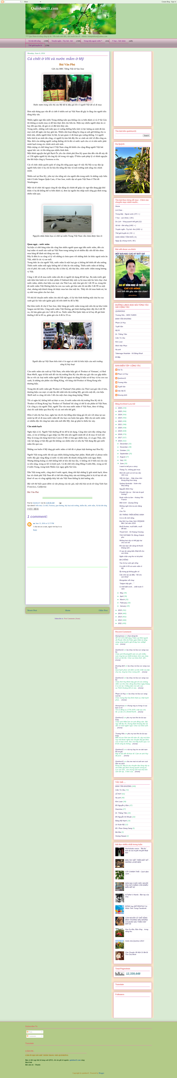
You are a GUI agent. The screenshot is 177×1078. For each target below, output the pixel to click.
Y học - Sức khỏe (119, 41)
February (123, 603)
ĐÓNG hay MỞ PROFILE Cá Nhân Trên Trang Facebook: (136, 907)
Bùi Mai (118, 832)
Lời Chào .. (119, 210)
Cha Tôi (122, 511)
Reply (35, 530)
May (122, 593)
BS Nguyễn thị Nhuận (123, 817)
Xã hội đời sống (34, 41)
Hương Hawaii (120, 836)
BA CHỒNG (123, 560)
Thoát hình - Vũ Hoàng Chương (131, 532)
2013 (120, 617)
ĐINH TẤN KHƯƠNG (123, 319)
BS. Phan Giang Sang (123, 828)
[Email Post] (59, 503)
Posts (30, 1032)
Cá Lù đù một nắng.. (127, 518)
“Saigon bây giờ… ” (126, 583)
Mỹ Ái (117, 330)
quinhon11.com (75, 1060)
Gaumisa (118, 809)
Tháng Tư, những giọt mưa (129, 470)
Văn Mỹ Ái (121, 391)
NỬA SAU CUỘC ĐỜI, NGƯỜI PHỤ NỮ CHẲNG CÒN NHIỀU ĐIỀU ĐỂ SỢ (136, 885)
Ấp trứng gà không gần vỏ (129, 571)
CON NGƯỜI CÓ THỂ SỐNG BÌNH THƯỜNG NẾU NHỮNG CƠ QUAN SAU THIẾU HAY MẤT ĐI (136, 921)
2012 (120, 620)
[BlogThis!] (31, 509)
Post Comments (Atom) (72, 618)
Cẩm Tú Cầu (120, 338)
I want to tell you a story (128, 466)
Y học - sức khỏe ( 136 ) (124, 218)
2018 (120, 434)
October (123, 450)
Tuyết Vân (119, 326)
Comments (32, 1036)
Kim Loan (119, 342)
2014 (120, 613)
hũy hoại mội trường (72, 505)
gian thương (60, 505)
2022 (120, 421)
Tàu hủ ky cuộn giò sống (128, 563)
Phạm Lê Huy (120, 323)
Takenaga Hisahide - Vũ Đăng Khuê (129, 353)
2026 (120, 408)
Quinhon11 (37, 503)
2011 (120, 623)
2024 (120, 415)
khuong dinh (122, 395)
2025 (120, 411)
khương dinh (120, 666)
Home (67, 610)
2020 (120, 428)
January (123, 606)
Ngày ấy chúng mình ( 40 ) (125, 241)
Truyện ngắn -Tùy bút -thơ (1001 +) (128, 229)
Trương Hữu (122, 382)
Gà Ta (120, 370)
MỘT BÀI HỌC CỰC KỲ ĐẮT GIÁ (130, 254)
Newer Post (32, 610)
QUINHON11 (120, 311)
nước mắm (91, 505)
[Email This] (28, 509)
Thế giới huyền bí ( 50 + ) (125, 233)
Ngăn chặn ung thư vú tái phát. (131, 556)
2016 (120, 441)
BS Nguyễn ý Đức (122, 805)
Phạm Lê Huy (123, 374)
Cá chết (45, 505)
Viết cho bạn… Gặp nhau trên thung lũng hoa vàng (130, 479)
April (122, 596)
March (122, 599)
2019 (120, 431)
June (122, 463)
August (123, 457)
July (121, 460)
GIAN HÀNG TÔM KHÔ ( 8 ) (126, 237)
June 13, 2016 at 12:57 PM (45, 523)
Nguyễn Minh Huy (126, 489)
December (124, 444)
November (124, 447)
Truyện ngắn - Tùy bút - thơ (62, 41)
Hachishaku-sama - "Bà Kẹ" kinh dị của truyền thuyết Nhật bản (136, 851)
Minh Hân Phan (121, 346)
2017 (120, 438)
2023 (120, 418)
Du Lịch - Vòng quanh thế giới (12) (128, 222)
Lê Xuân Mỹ (120, 824)
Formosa (52, 505)
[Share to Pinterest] (37, 509)
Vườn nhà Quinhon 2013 (134, 941)
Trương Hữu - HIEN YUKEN (125, 315)
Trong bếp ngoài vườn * (93, 41)
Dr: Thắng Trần (121, 334)
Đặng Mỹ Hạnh (121, 821)
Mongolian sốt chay (126, 580)
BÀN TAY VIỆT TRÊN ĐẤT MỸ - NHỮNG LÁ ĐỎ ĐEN (137, 861)
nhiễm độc (83, 505)
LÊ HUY (118, 794)
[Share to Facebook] (35, 509)
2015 (120, 610)
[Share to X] (33, 509)
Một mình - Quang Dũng (128, 503)
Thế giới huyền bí (35, 45)
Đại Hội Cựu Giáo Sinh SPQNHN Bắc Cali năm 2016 (131, 522)
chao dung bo (132, 636)
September (124, 454)
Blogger (101, 1073)
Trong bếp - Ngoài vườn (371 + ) (127, 214)
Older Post (103, 610)
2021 (120, 424)
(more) (122, 644)
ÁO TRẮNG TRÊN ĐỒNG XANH (131, 515)
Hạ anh (118, 349)
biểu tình (39, 505)
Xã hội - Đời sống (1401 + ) (125, 225)
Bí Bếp (117, 357)
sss (34, 523)
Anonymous (119, 636)
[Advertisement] (67, 586)
